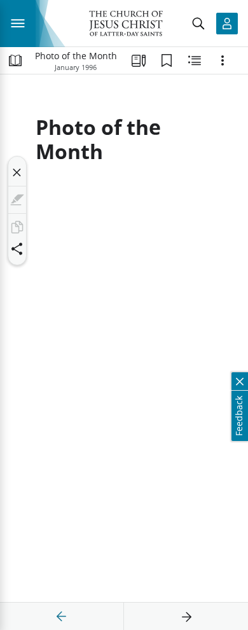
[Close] (17, 172)
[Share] (17, 249)
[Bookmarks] (166, 60)
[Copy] (17, 227)
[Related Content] (194, 60)
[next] (186, 616)
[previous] (62, 616)
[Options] (222, 60)
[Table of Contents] (15, 60)
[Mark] (17, 200)
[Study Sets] (138, 60)
